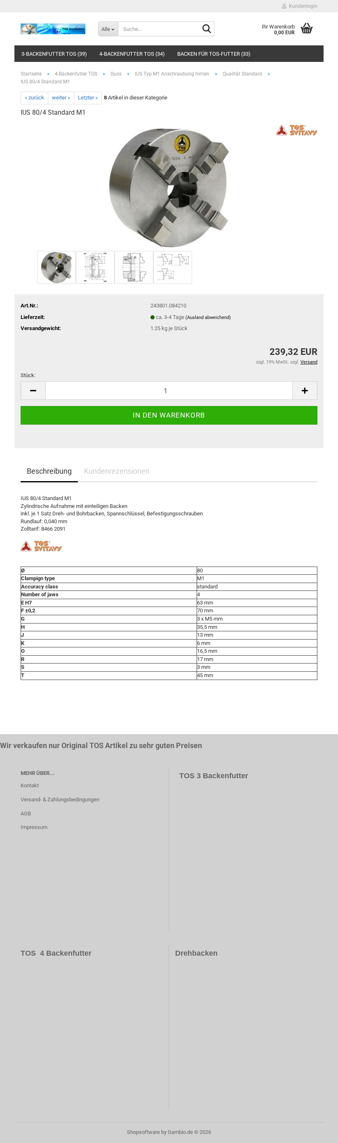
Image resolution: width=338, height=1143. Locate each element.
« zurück (34, 97)
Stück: (28, 375)
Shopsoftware (143, 1132)
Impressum (34, 827)
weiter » (61, 97)
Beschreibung (49, 471)
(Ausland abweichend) (208, 317)
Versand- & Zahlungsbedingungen (60, 799)
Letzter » (88, 97)
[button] (33, 390)
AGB (26, 813)
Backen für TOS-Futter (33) (214, 54)
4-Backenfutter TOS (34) (132, 54)
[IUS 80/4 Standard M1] (169, 186)
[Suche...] (206, 29)
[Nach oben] (315, 1131)
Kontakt (30, 785)
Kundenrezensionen (117, 471)
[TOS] (53, 28)
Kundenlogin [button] (301, 6)
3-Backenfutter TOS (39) (54, 54)
